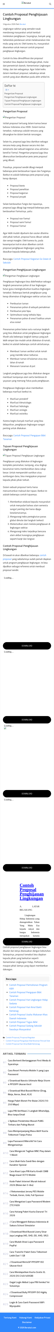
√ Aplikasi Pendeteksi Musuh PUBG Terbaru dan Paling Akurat (25, 1122)
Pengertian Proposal (13, 93)
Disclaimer (27, 1322)
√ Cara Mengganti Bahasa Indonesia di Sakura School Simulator (29, 1223)
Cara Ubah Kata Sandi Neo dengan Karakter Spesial (27, 1163)
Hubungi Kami (25, 1317)
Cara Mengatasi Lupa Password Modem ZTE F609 (30, 1203)
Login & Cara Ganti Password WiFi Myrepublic (27, 1304)
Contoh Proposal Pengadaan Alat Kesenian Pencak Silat (28, 1040)
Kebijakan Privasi (42, 1317)
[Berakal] (26, 4)
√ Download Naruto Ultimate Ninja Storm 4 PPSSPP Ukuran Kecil (29, 1082)
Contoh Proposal (12, 1037)
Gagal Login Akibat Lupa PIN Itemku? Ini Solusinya (29, 1284)
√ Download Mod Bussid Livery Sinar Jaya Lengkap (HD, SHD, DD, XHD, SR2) (29, 1233)
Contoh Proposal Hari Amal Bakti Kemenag (23, 1044)
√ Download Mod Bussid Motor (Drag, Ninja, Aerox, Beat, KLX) (27, 1092)
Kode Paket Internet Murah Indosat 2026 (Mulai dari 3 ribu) (28, 1183)
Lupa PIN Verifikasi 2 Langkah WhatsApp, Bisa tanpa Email (29, 1112)
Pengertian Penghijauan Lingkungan (20, 97)
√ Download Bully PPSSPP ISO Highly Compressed (28, 1294)
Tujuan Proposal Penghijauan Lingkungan (22, 100)
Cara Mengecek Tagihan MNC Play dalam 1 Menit (30, 1153)
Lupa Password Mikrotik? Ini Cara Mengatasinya (25, 1143)
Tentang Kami (10, 1317)
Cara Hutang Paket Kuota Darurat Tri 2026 (28, 1213)
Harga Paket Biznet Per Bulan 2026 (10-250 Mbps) (28, 1102)
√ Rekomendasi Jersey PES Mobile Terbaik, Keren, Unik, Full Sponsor (27, 1193)
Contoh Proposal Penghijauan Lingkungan (23, 104)
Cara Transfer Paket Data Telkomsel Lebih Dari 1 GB (28, 1253)
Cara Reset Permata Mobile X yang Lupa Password (28, 1072)
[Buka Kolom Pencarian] (50, 4)
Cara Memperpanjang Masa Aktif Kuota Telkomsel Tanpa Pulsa (28, 1133)
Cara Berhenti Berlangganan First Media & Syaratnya (29, 1062)
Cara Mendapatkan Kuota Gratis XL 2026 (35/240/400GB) (27, 1274)
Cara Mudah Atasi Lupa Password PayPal (27, 1243)
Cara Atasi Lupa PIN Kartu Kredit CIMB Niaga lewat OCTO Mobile (29, 1173)
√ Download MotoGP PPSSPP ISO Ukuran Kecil (27, 1263)
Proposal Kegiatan (27, 1037)
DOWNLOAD (27, 645)
